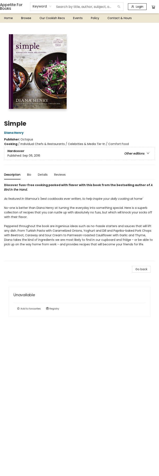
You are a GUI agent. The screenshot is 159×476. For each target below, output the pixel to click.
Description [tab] (12, 175)
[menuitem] (8, 18)
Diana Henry (14, 133)
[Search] (119, 6)
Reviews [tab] (60, 175)
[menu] (79, 18)
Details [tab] (43, 175)
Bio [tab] (29, 175)
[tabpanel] (79, 222)
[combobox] (42, 6)
